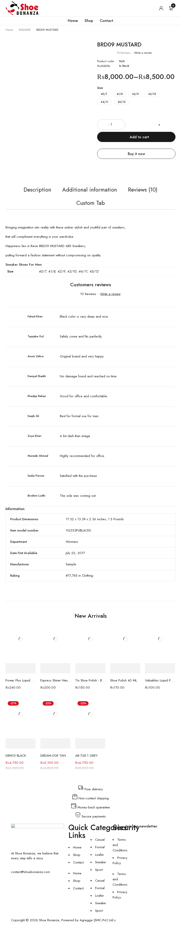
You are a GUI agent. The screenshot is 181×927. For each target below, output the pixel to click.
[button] (21, 668)
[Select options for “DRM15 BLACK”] (21, 743)
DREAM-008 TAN (53, 755)
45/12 (122, 102)
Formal (100, 847)
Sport (99, 869)
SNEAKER (25, 30)
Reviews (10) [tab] (142, 190)
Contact (78, 862)
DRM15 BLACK (16, 755)
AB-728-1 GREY (86, 755)
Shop (76, 854)
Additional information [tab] (89, 190)
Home (9, 30)
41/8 (120, 94)
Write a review (143, 53)
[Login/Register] (161, 8)
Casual (100, 839)
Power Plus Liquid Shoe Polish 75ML (21, 680)
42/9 (135, 94)
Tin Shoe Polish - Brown (90, 680)
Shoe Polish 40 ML (123, 680)
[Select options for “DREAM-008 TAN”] (55, 743)
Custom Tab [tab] (90, 203)
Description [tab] (37, 190)
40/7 (104, 94)
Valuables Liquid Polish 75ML (160, 680)
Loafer (99, 854)
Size (100, 88)
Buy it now (136, 153)
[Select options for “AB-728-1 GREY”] (90, 743)
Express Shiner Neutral (55, 680)
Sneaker (100, 862)
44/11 (104, 102)
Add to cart (139, 137)
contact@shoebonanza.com (30, 871)
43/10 (152, 94)
